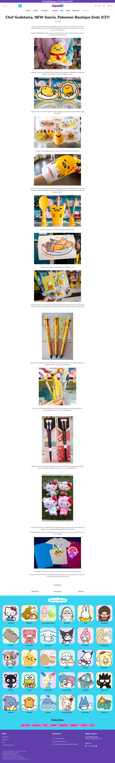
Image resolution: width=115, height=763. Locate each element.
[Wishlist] (104, 6)
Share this (58, 585)
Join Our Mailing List (7, 745)
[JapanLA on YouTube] (96, 746)
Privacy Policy (16, 752)
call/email (52, 30)
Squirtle (70, 532)
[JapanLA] (57, 6)
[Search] (20, 5)
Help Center (5, 737)
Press (3, 742)
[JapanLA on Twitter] (89, 746)
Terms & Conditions (7, 752)
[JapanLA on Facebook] (86, 746)
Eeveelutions (76, 532)
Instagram (52, 571)
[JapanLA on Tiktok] (94, 746)
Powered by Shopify (22, 751)
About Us (4, 739)
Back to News (57, 591)
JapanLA (13, 751)
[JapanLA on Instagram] (91, 746)
